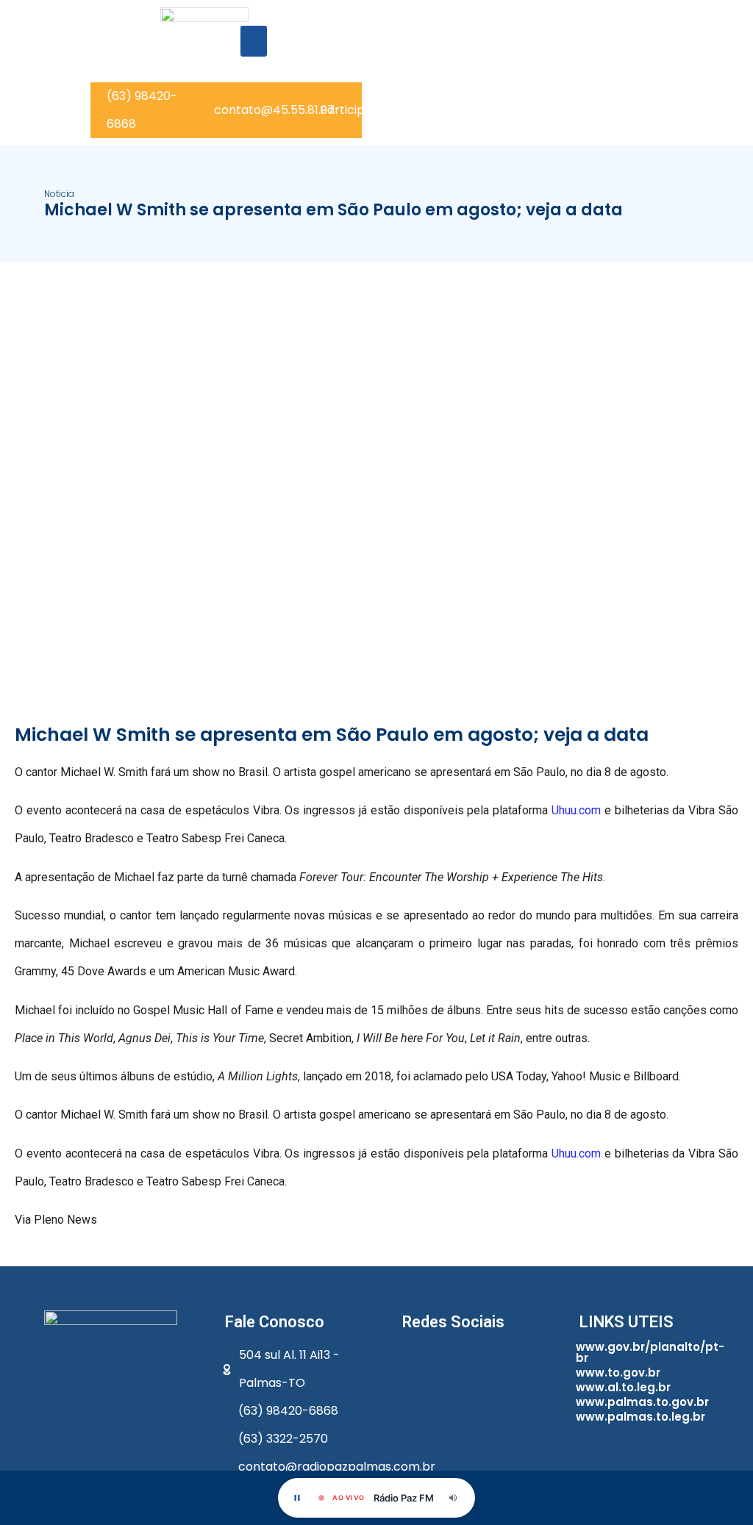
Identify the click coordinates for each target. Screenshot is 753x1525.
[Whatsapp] (458, 1359)
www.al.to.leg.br (623, 1387)
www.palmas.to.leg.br (640, 1416)
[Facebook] (417, 1359)
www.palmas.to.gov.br (642, 1402)
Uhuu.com (576, 810)
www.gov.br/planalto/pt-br (650, 1352)
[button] (253, 41)
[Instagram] (499, 1359)
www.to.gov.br (618, 1372)
